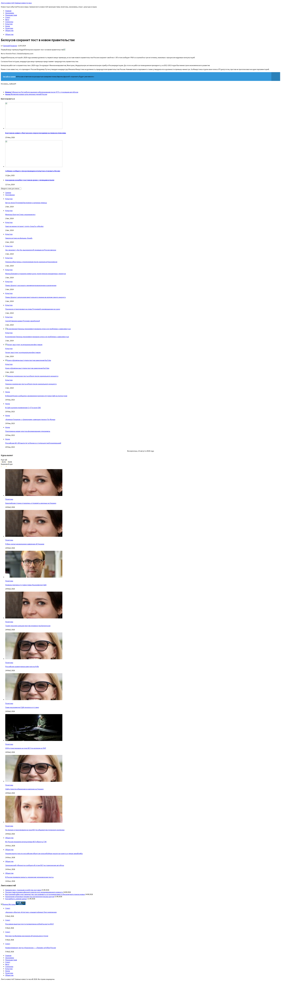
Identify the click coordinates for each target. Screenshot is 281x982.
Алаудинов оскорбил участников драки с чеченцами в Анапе (29, 180)
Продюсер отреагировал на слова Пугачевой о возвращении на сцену (32, 309)
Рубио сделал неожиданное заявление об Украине (24, 544)
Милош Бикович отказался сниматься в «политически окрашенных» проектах (35, 273)
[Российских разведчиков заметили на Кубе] (33, 659)
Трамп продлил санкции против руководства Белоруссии (27, 626)
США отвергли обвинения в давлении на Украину (24, 789)
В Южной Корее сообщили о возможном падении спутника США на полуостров (36, 396)
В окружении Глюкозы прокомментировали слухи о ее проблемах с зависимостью (37, 337)
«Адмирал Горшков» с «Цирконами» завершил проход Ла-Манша (30, 419)
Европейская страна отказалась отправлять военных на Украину (30, 503)
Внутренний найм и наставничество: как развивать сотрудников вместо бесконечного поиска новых (45, 894)
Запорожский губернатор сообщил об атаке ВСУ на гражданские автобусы (34, 865)
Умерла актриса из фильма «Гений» (18, 238)
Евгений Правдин (10, 46)
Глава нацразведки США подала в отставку (22, 707)
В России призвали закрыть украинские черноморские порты (29, 877)
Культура (9, 24)
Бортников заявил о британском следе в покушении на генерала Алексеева (35, 133)
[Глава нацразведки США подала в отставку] (33, 699)
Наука (7, 26)
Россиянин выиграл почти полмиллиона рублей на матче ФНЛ (29, 924)
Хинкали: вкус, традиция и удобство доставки (23, 890)
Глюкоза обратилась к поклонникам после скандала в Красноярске (31, 262)
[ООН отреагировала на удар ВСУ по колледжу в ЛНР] (33, 740)
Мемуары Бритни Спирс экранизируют (20, 214)
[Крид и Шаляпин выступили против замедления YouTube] (28, 360)
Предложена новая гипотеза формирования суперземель (27, 431)
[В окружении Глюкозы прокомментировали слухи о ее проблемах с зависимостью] (38, 329)
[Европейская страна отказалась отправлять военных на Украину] (33, 495)
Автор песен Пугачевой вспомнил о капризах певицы (26, 203)
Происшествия (11, 15)
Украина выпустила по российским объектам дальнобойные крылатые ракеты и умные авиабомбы (44, 853)
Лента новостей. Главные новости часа (16, 3)
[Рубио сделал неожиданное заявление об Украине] (33, 536)
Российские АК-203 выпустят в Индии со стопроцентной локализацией (33, 443)
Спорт (7, 17)
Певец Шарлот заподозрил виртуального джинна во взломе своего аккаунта (35, 297)
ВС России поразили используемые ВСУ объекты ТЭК (26, 842)
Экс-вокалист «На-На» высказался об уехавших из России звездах (30, 250)
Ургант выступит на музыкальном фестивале (23, 352)
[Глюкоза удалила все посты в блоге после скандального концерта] (31, 376)
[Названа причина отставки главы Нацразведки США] (33, 577)
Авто (7, 19)
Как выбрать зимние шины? (16, 899)
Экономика (9, 13)
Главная (8, 11)
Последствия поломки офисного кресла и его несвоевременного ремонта (34, 892)
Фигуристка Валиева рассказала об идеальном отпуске (26, 936)
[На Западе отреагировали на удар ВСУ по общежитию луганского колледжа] (33, 822)
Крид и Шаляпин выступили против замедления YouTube (27, 368)
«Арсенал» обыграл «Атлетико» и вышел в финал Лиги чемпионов (31, 912)
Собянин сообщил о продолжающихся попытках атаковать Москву (32, 171)
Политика (9, 28)
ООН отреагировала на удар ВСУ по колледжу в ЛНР (25, 748)
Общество (9, 30)
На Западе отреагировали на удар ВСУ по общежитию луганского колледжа (34, 830)
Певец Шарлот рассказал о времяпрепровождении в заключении (30, 285)
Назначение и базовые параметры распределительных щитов (29, 896)
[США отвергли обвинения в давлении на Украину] (33, 781)
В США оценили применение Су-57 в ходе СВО (23, 407)
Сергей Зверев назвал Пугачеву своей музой (22, 321)
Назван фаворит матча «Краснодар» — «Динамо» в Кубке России (30, 948)
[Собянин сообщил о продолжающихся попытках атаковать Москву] (33, 166)
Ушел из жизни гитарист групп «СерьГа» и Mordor (24, 226)
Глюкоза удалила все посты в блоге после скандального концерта (31, 384)
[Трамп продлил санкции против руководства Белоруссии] (33, 618)
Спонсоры (9, 22)
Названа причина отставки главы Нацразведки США (25, 585)
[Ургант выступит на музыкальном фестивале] (23, 344)
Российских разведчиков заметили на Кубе (22, 666)
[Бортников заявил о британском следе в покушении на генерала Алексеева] (33, 128)
